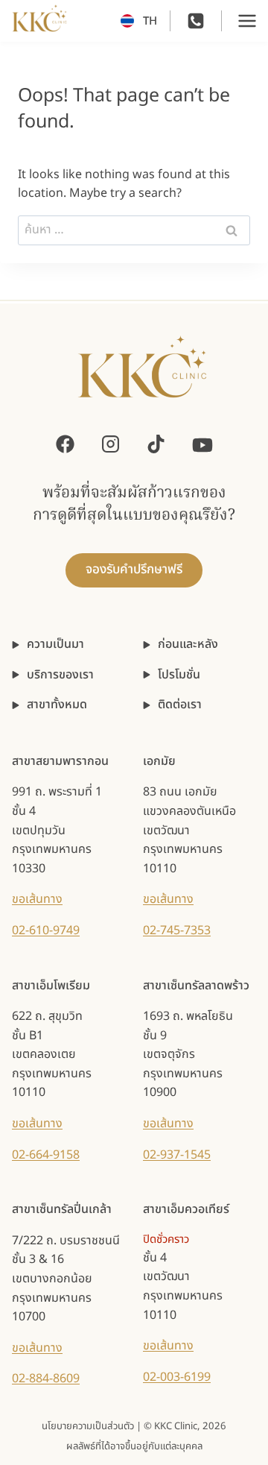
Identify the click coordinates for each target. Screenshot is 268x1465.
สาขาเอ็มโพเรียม (51, 986)
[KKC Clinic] (142, 376)
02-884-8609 (46, 1378)
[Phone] (196, 21)
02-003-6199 (177, 1377)
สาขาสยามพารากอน (60, 761)
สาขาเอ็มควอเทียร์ (186, 1209)
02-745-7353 (177, 930)
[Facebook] (65, 444)
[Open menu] (247, 20)
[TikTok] (156, 444)
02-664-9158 (46, 1155)
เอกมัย (159, 761)
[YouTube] (202, 444)
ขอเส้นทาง (37, 899)
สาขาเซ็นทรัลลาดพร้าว (196, 986)
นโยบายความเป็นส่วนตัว (88, 1426)
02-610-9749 (46, 930)
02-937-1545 (177, 1155)
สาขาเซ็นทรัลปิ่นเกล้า (62, 1209)
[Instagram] (110, 444)
